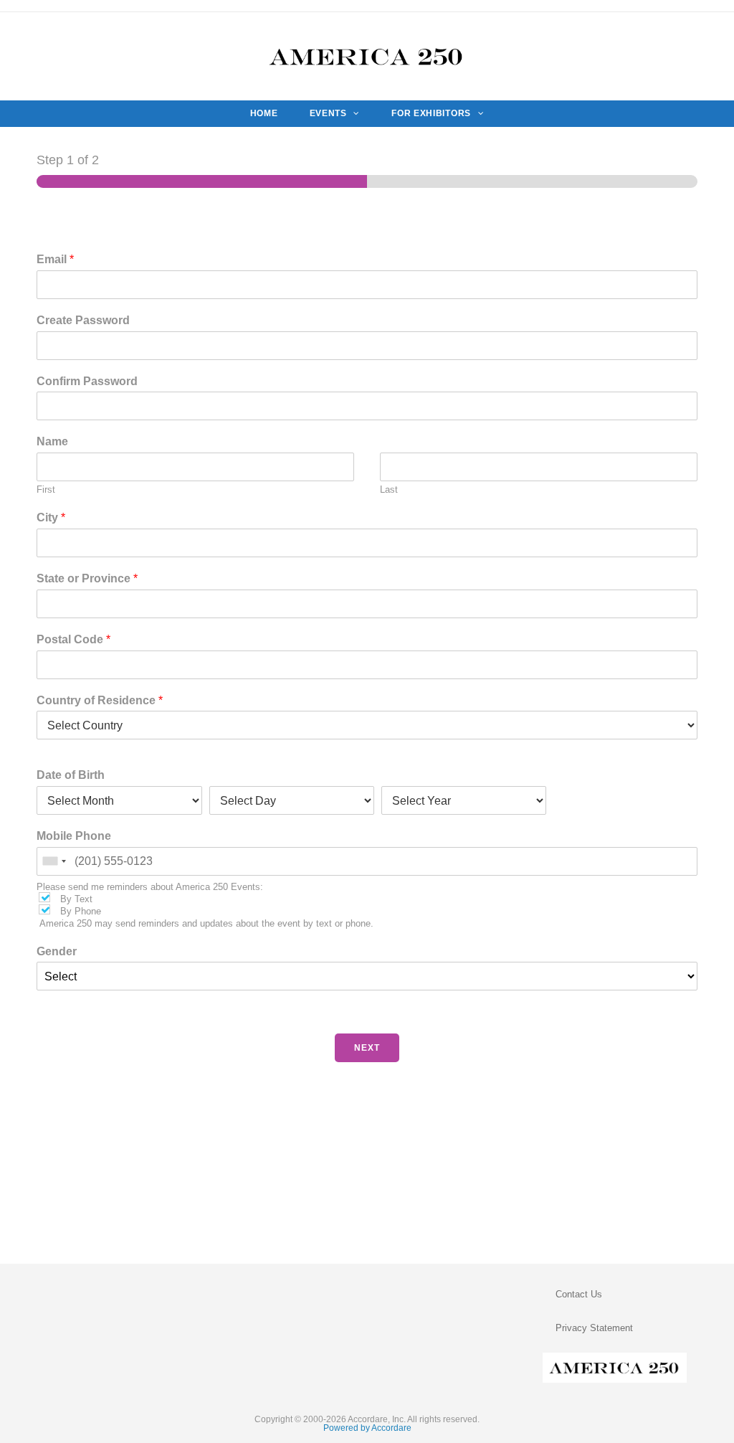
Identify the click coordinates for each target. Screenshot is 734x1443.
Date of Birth (71, 775)
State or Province (87, 578)
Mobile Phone (74, 836)
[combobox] (53, 861)
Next (367, 1048)
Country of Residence (100, 700)
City (51, 517)
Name (52, 441)
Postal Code (73, 639)
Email (55, 259)
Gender (57, 951)
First (46, 489)
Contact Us (579, 1294)
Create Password (83, 320)
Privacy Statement (594, 1328)
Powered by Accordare (367, 1428)
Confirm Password (87, 381)
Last (389, 489)
